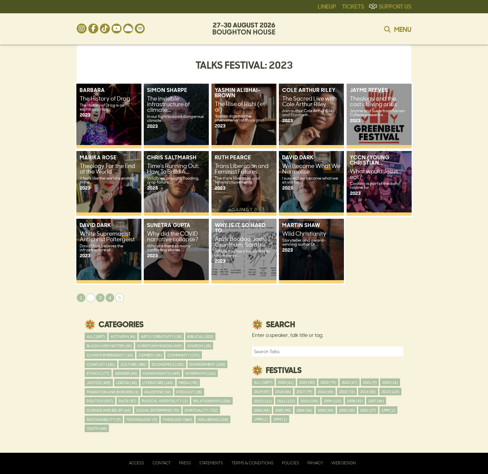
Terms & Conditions (252, 463)
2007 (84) (376, 400)
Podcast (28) (189, 391)
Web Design (343, 463)
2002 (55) (347, 410)
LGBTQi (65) (126, 382)
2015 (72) (347, 391)
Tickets (353, 6)
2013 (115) (390, 391)
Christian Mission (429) (159, 345)
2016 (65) (326, 391)
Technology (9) (141, 419)
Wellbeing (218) (213, 419)
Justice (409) (99, 382)
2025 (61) (286, 382)
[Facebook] (93, 29)
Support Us (395, 6)
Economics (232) (168, 364)
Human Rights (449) (161, 373)
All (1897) (96, 336)
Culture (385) (133, 364)
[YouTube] (117, 29)
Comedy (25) (150, 355)
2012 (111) (263, 400)
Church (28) (199, 345)
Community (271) (183, 355)
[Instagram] (82, 29)
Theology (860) (177, 419)
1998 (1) (261, 419)
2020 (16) (390, 382)
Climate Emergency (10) (110, 355)
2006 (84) (262, 410)
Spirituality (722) (201, 410)
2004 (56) (304, 410)
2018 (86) (283, 391)
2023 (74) (328, 382)
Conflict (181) (101, 364)
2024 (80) (307, 382)
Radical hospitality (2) (165, 400)
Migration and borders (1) (113, 391)
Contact (161, 463)
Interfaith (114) (200, 373)
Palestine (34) (157, 391)
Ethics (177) (98, 373)
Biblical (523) (200, 336)
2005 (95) (283, 410)
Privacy (315, 463)
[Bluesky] (128, 29)
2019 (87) (262, 391)
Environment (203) (207, 364)
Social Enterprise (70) (157, 410)
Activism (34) (123, 336)
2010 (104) (309, 400)
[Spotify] (140, 29)
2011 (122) (286, 400)
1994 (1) (280, 419)
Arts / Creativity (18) (161, 336)
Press (185, 463)
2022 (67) (350, 382)
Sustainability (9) (104, 419)
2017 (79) (304, 391)
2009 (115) (333, 400)
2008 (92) (355, 400)
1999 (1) (388, 410)
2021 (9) (370, 382)
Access (136, 463)
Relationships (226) (212, 400)
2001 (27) (368, 410)
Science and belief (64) (109, 410)
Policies (290, 463)
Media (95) (188, 382)
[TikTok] (105, 29)
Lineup (327, 6)
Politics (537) (100, 400)
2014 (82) (368, 391)
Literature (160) (157, 382)
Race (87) (127, 400)
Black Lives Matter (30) (109, 345)
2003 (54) (326, 410)
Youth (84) (97, 428)
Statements (211, 463)
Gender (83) (126, 373)
